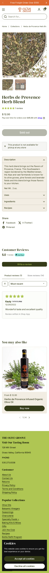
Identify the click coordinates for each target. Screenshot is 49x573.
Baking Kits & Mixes (11, 523)
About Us (6, 474)
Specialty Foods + (10, 519)
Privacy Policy (8, 485)
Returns (6, 481)
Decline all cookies (24, 566)
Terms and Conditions (12, 489)
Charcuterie (7, 516)
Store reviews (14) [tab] (35, 275)
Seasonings (7, 512)
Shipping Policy (9, 492)
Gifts (4, 526)
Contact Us (7, 478)
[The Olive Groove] (24, 9)
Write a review (24, 264)
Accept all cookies (24, 558)
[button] (44, 9)
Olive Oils (6, 505)
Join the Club (8, 530)
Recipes (6, 533)
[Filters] (5, 283)
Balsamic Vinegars (11, 508)
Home (4, 26)
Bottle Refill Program (12, 537)
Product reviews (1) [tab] (13, 275)
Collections (15, 26)
